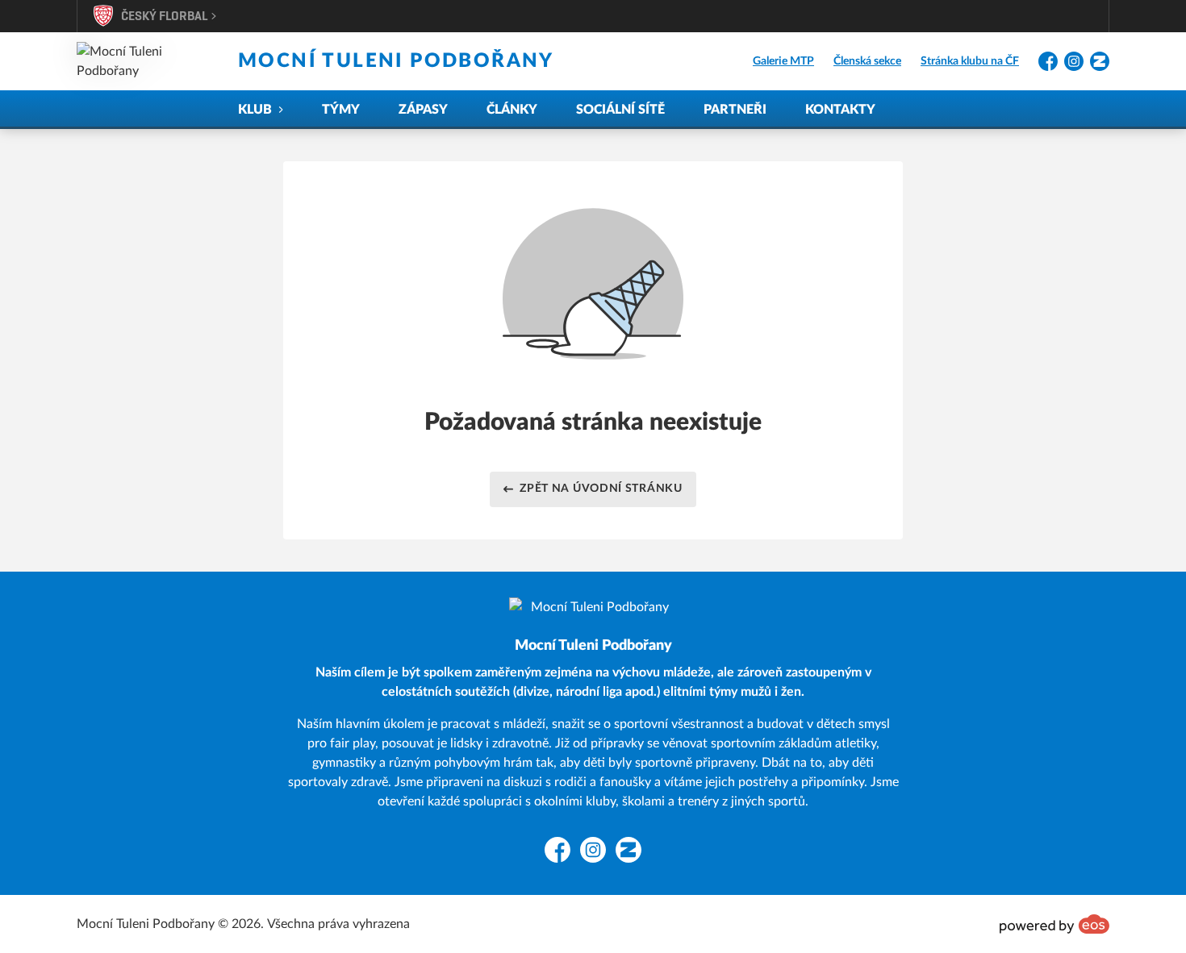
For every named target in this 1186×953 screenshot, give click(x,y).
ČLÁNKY (512, 109)
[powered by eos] (1054, 924)
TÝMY (341, 109)
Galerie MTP (783, 61)
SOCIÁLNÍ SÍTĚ (620, 109)
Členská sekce (867, 61)
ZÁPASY (423, 109)
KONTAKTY (840, 109)
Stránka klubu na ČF (970, 61)
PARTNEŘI (735, 109)
